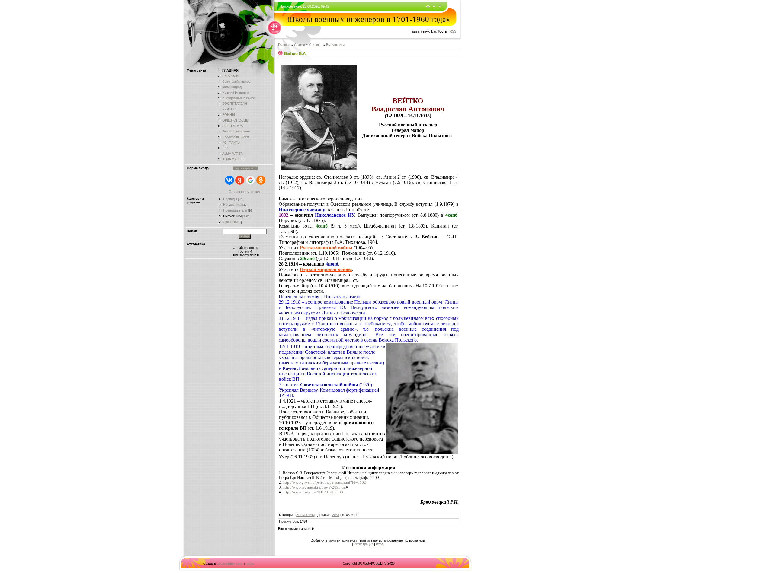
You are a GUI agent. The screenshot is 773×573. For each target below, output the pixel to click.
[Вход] (439, 6)
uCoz (251, 563)
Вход (379, 544)
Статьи (299, 44)
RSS (453, 31)
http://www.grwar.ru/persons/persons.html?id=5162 (324, 482)
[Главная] (428, 6)
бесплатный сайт (230, 563)
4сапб (451, 215)
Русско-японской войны (326, 247)
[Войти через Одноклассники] (260, 180)
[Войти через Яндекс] (239, 180)
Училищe (315, 44)
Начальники (232, 204)
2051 (335, 515)
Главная (284, 44)
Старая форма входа (245, 191)
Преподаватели (235, 210)
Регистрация (363, 544)
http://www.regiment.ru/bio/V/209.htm (314, 487)
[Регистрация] (434, 6)
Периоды (230, 199)
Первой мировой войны (326, 269)
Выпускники (232, 216)
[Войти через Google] (250, 180)
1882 (283, 215)
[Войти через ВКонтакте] (229, 180)
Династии (230, 222)
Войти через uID (245, 168)
